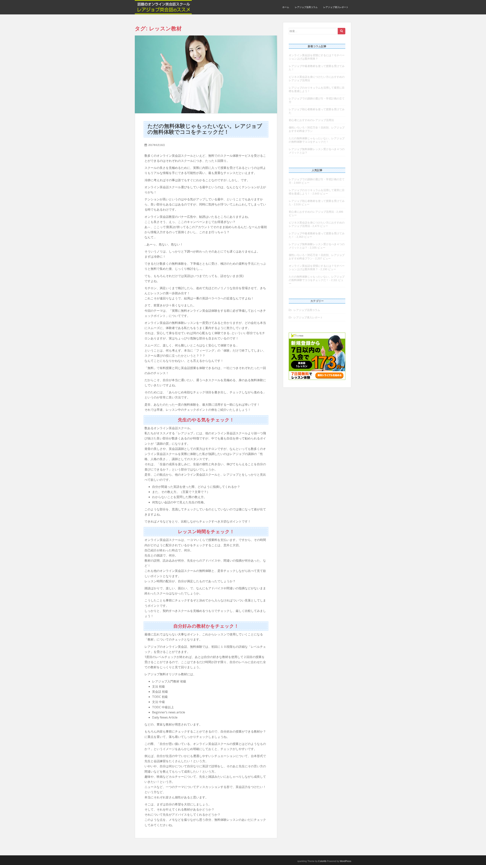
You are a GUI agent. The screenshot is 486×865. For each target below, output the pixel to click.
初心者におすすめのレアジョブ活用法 (311, 120)
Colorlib (322, 861)
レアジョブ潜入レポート (335, 7)
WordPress (345, 861)
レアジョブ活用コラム (306, 7)
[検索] (341, 31)
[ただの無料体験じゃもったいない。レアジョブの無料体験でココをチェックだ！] (206, 74)
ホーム (285, 7)
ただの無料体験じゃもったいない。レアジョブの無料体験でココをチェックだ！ (205, 129)
